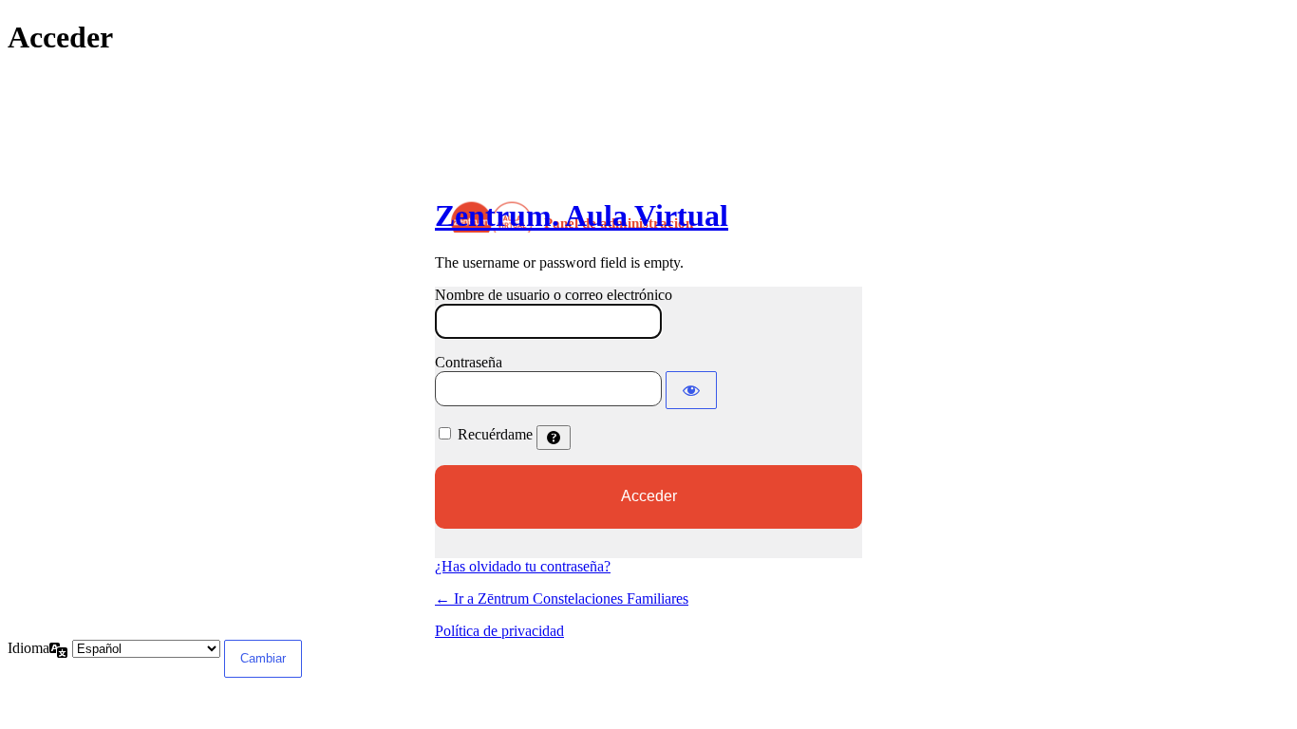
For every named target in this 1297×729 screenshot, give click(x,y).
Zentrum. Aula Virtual (581, 215)
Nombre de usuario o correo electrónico (553, 295)
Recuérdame (495, 434)
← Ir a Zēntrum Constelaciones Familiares (561, 598)
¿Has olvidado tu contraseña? (523, 566)
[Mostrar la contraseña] (691, 390)
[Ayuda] (553, 437)
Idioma (28, 648)
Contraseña (468, 362)
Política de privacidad (499, 631)
